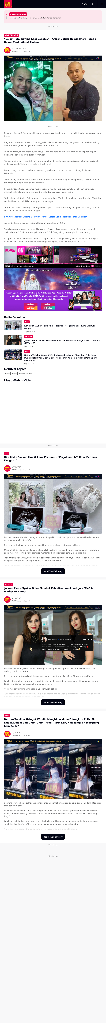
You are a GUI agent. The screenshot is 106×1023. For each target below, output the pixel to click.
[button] (6, 14)
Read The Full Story (53, 571)
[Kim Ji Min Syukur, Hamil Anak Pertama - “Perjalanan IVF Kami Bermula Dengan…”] (13, 325)
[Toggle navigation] (102, 4)
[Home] (8, 4)
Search (93, 4)
